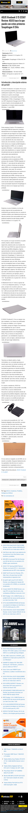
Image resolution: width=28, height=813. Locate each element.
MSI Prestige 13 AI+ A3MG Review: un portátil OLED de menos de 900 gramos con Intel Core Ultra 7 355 (14, 598)
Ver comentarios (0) (8, 496)
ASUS (8, 491)
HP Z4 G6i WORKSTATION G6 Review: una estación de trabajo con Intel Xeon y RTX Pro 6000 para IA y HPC (14, 605)
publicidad (22, 803)
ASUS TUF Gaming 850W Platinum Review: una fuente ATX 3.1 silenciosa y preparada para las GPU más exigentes (14, 568)
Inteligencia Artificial (7, 493)
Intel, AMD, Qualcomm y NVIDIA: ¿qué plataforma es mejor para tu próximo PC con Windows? (14, 658)
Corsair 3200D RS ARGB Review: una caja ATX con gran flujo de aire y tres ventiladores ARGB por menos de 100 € (14, 591)
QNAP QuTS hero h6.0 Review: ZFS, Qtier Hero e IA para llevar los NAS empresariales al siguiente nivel (13, 575)
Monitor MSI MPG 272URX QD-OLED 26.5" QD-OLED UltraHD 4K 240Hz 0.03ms (14, 778)
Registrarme (15, 4)
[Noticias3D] (5, 2)
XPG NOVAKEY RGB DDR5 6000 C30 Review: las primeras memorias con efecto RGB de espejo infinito (14, 692)
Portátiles (19, 491)
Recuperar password (22, 4)
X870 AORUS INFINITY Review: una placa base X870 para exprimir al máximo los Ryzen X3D (13, 685)
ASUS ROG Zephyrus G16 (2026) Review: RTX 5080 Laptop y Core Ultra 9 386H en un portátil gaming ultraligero (14, 651)
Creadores (13, 491)
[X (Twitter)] (21, 11)
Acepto (23, 806)
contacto (21, 801)
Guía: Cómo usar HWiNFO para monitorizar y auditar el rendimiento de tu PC (14, 672)
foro (13, 801)
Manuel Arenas (14, 50)
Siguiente (24, 78)
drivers (6, 803)
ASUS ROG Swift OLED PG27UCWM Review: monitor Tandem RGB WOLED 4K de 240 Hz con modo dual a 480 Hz (14, 547)
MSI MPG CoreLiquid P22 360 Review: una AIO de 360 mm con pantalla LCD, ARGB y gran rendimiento (14, 561)
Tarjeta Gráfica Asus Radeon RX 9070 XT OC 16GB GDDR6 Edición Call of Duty (14, 761)
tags (13, 803)
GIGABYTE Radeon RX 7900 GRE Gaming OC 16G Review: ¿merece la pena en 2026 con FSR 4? (13, 665)
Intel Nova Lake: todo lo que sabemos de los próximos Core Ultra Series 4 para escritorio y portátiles (14, 554)
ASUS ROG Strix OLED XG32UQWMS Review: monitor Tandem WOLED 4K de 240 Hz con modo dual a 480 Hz (14, 612)
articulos (6, 801)
